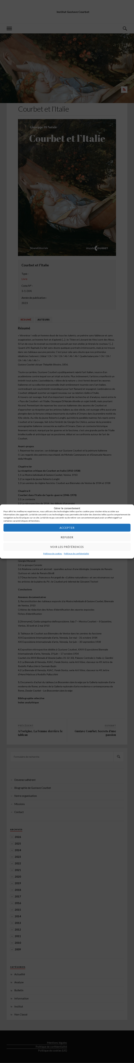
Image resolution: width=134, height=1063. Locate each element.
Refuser (67, 537)
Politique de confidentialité (76, 553)
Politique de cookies (52, 553)
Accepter (67, 527)
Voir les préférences (67, 546)
